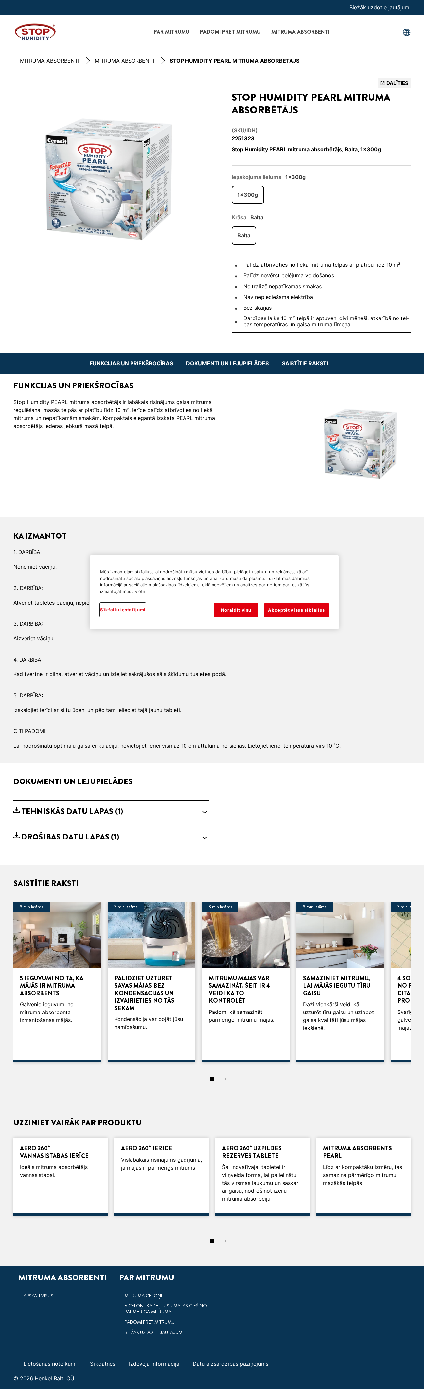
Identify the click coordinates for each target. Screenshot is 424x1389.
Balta (244, 235)
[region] (214, 592)
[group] (111, 182)
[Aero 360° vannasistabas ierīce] (60, 1177)
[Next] (420, 985)
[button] (111, 811)
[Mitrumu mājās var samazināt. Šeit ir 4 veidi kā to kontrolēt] (246, 982)
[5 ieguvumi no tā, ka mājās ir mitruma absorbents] (57, 982)
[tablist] (212, 1079)
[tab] (212, 1079)
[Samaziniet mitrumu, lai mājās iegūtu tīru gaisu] (340, 982)
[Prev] (3, 985)
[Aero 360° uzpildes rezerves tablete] (262, 1177)
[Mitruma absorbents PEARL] (363, 1177)
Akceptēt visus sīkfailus (296, 610)
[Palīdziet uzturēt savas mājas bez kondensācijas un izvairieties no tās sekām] (151, 982)
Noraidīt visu (236, 610)
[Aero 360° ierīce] (161, 1177)
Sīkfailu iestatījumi (123, 609)
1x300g (248, 194)
